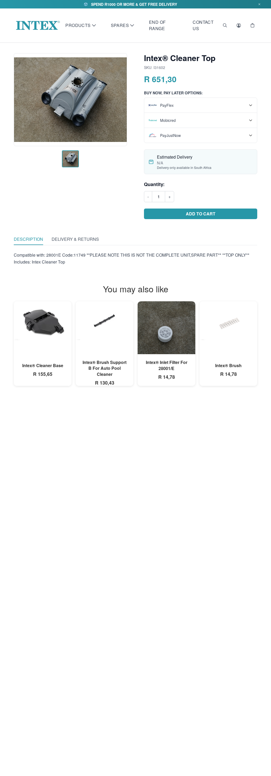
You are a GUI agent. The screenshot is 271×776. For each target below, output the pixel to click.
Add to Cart (200, 214)
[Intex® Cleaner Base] (42, 321)
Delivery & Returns (75, 239)
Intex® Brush (228, 365)
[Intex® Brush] (228, 321)
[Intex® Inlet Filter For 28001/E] (166, 339)
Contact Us (203, 25)
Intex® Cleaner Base (42, 365)
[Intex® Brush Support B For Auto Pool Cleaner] (104, 321)
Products (78, 25)
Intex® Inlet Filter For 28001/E (166, 365)
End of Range (157, 25)
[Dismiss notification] (259, 4)
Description (28, 239)
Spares (120, 25)
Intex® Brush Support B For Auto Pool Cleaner (105, 368)
